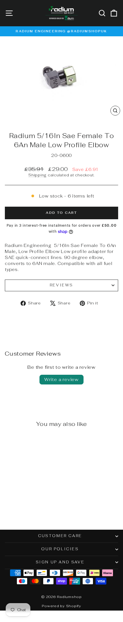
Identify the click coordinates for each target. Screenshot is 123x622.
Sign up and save (60, 562)
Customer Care (60, 535)
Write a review (61, 379)
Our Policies (60, 549)
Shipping (37, 175)
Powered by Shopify (61, 606)
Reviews (61, 285)
